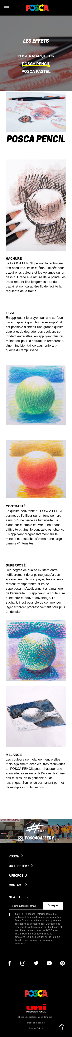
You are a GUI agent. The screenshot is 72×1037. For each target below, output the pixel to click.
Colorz (40, 1029)
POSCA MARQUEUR (36, 56)
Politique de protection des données (34, 1017)
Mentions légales (36, 1023)
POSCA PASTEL (36, 71)
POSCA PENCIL (36, 64)
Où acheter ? (19, 866)
